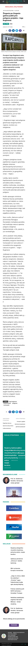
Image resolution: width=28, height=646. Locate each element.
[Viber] (20, 30)
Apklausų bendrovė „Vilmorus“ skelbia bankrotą (15, 453)
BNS (11, 24)
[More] (23, 30)
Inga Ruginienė (13, 401)
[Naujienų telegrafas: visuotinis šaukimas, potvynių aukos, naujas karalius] (8, 442)
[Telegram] (16, 30)
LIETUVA (17, 10)
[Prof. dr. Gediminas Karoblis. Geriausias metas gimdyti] (6, 480)
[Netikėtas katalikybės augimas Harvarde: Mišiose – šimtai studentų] (6, 599)
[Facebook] (9, 30)
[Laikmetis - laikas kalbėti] (14, 2)
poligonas (14, 403)
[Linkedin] (13, 30)
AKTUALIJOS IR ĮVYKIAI (8, 10)
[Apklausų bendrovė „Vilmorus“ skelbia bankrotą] (15, 442)
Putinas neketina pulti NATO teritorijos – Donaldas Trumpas (17, 591)
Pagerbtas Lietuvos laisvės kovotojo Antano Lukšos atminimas (8, 426)
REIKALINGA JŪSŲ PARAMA (14, 7)
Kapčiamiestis (7, 403)
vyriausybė (6, 405)
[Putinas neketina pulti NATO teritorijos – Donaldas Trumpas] (6, 590)
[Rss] (25, 644)
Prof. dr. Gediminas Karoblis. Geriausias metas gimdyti (17, 481)
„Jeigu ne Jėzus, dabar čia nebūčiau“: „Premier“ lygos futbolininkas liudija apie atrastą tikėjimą (18, 580)
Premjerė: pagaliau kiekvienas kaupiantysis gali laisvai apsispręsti (20, 424)
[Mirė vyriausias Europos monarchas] (22, 442)
